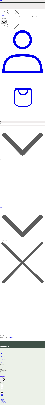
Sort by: (1, 127)
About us (2, 352)
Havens (3, 397)
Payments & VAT (3, 355)
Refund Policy (3, 359)
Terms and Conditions (4, 356)
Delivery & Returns (4, 353)
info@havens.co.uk (4, 367)
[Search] (22, 12)
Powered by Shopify (6, 397)
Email (7, 346)
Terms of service (3, 401)
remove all (11, 337)
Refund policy (3, 399)
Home (0, 121)
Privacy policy (3, 400)
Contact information (3, 402)
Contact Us (3, 350)
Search (2, 362)
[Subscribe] (8, 346)
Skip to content (2, 0)
